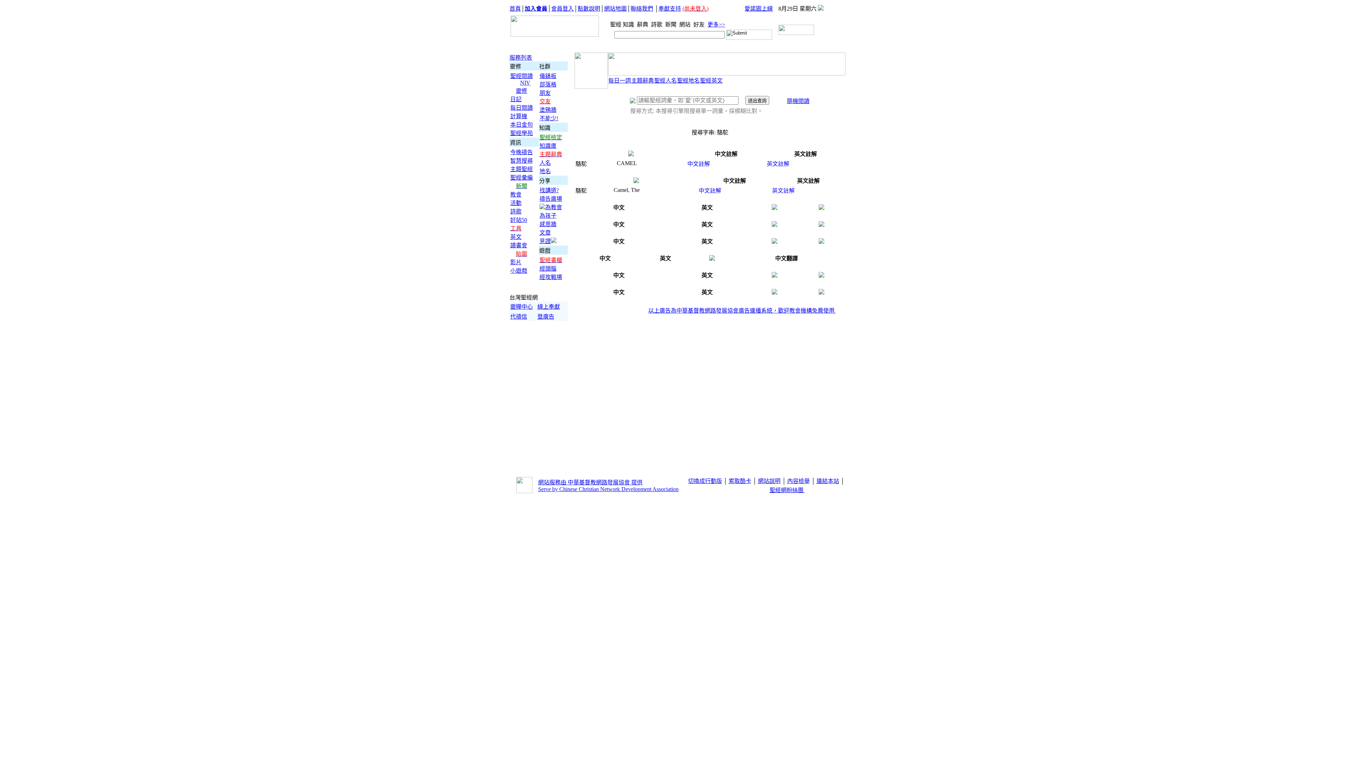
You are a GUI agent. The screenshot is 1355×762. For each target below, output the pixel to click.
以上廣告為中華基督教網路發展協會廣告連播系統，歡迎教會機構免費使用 (742, 311)
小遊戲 (518, 271)
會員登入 (562, 9)
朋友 (545, 93)
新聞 (671, 25)
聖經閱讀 (521, 76)
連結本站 (828, 481)
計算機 (518, 116)
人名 (545, 163)
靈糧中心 (521, 307)
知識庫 (548, 146)
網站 (685, 25)
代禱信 (518, 317)
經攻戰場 (551, 277)
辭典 (643, 25)
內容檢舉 (798, 481)
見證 (545, 241)
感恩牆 (548, 224)
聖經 (613, 25)
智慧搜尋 (521, 161)
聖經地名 (688, 81)
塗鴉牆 (548, 110)
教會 (516, 195)
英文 (516, 237)
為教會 (553, 207)
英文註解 (778, 164)
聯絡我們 (642, 9)
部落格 (548, 84)
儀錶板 (548, 76)
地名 (545, 171)
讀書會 (518, 245)
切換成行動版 (705, 481)
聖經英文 (711, 81)
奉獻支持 (669, 9)
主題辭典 (642, 81)
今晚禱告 (521, 152)
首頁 (515, 9)
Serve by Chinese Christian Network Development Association (608, 489)
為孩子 (548, 216)
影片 (516, 262)
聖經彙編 (521, 178)
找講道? (549, 190)
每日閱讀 (521, 108)
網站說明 (769, 481)
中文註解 (698, 164)
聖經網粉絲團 (787, 490)
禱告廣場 (551, 199)
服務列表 (521, 58)
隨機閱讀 (798, 101)
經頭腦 (548, 269)
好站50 (518, 220)
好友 (699, 25)
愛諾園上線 (759, 9)
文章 (545, 233)
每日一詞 (619, 81)
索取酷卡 (740, 481)
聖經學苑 (521, 133)
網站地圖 (615, 9)
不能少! (549, 118)
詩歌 (657, 25)
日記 (516, 99)
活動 (516, 203)
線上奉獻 (548, 307)
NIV (525, 83)
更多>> (716, 25)
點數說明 (589, 9)
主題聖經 (521, 169)
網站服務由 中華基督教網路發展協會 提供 (590, 482)
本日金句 (521, 125)
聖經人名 (665, 81)
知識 (629, 25)
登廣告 (545, 317)
